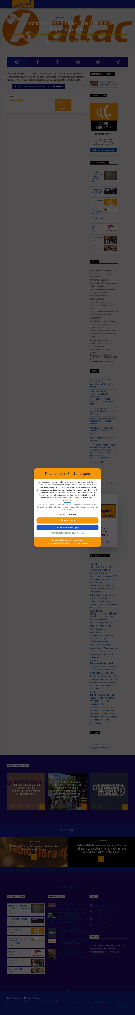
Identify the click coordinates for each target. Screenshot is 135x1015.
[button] (67, 527)
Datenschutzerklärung (61, 540)
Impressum (78, 540)
